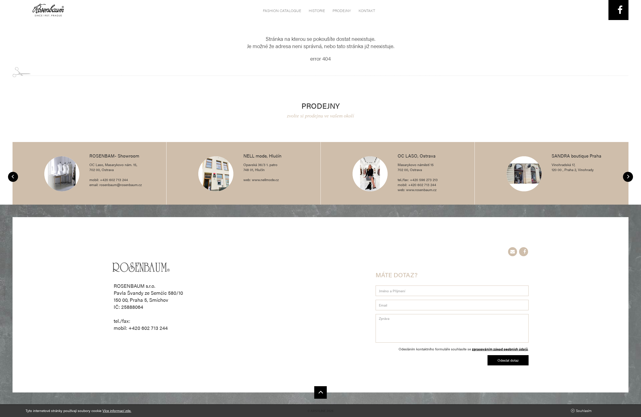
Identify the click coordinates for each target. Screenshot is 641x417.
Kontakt (367, 10)
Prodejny (342, 10)
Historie (317, 10)
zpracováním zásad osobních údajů (500, 348)
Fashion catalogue (282, 10)
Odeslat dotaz (508, 360)
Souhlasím (584, 410)
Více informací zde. (116, 410)
